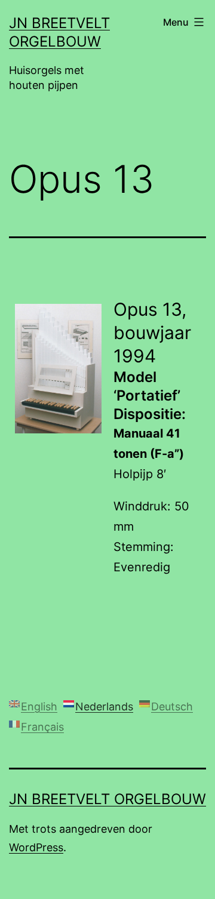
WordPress (36, 847)
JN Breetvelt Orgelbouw (107, 799)
